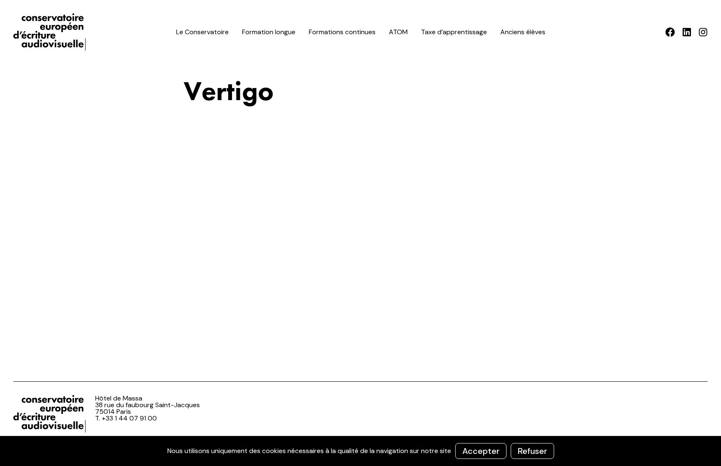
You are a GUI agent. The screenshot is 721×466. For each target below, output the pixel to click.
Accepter (480, 451)
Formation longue (268, 32)
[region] (360, 451)
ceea (50, 32)
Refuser (532, 451)
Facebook (670, 32)
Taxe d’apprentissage (454, 32)
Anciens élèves (522, 32)
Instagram (703, 32)
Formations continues (342, 32)
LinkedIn (686, 32)
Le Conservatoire (202, 32)
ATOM (398, 32)
